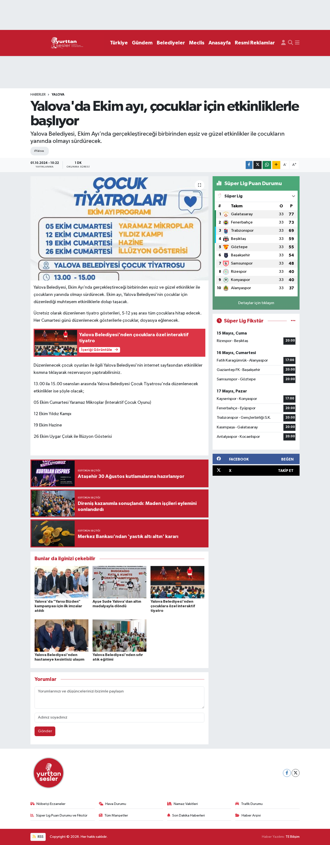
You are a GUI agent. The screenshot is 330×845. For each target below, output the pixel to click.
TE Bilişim (293, 836)
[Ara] (290, 43)
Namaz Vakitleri (186, 804)
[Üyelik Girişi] (283, 43)
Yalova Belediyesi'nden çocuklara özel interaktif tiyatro (173, 606)
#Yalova (39, 151)
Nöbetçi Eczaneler (50, 804)
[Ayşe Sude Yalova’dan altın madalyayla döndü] (119, 582)
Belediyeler (171, 42)
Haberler (38, 94)
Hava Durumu (115, 804)
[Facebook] (287, 773)
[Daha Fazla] (276, 165)
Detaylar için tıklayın (256, 303)
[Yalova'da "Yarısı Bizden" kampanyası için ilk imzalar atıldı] (61, 582)
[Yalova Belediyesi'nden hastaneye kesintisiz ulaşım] (61, 635)
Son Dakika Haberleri (188, 815)
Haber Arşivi (251, 815)
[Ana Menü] (297, 43)
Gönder (45, 731)
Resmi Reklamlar (255, 42)
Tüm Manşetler (116, 815)
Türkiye (119, 42)
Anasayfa (219, 42)
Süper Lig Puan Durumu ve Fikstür (61, 815)
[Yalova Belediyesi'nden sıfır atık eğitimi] (119, 635)
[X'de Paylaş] (257, 165)
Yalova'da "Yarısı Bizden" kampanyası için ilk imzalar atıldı (58, 606)
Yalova (58, 94)
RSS (40, 836)
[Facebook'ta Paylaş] (249, 165)
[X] (296, 773)
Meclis (196, 42)
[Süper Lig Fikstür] (293, 321)
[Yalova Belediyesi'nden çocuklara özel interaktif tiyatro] (177, 582)
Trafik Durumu (252, 804)
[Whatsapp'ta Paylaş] (267, 165)
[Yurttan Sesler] (67, 43)
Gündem (142, 42)
